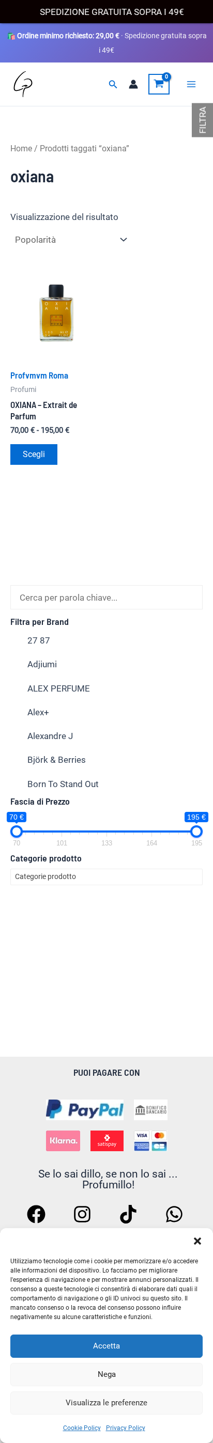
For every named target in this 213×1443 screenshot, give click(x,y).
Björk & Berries (56, 760)
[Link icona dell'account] (133, 84)
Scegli (34, 454)
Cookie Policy (82, 1428)
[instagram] (84, 1214)
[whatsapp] (176, 1214)
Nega (107, 1374)
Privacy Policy (125, 1428)
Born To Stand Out (63, 784)
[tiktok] (130, 1214)
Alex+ (38, 712)
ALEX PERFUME (58, 688)
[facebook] (38, 1214)
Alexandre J (50, 736)
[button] (197, 1241)
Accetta (106, 1346)
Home (21, 148)
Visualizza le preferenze (106, 1402)
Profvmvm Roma (39, 375)
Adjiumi (42, 664)
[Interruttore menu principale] (191, 84)
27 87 (38, 640)
